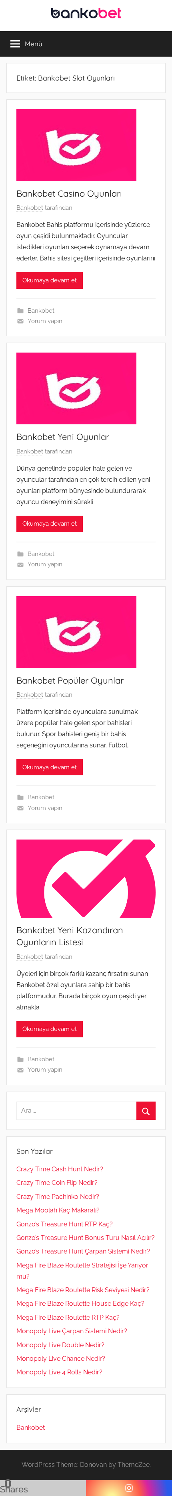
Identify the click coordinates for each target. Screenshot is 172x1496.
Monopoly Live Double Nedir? (60, 1345)
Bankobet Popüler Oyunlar (70, 680)
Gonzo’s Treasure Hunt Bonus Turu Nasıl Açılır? (85, 1238)
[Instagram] (129, 1488)
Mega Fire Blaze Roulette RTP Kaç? (68, 1317)
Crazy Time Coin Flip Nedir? (57, 1183)
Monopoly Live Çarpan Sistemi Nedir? (71, 1331)
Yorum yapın (45, 321)
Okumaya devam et (49, 280)
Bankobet (29, 207)
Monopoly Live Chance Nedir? (60, 1358)
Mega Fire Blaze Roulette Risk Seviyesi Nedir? (83, 1290)
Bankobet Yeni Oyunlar (62, 436)
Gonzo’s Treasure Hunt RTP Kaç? (64, 1224)
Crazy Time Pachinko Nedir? (57, 1196)
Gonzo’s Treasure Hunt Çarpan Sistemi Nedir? (83, 1251)
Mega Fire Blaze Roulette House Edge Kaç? (80, 1303)
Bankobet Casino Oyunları (69, 193)
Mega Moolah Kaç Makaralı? (58, 1210)
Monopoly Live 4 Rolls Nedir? (59, 1372)
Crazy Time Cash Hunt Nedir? (59, 1169)
